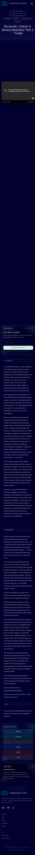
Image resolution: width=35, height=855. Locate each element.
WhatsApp (18, 736)
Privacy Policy (5, 835)
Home (2, 817)
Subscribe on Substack (18, 347)
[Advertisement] (17, 61)
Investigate (4, 823)
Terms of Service (5, 838)
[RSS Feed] (13, 807)
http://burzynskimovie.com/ (13, 690)
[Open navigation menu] (32, 3)
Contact (3, 826)
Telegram (18, 731)
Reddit (18, 752)
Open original (30, 102)
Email (18, 757)
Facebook (18, 747)
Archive (3, 820)
